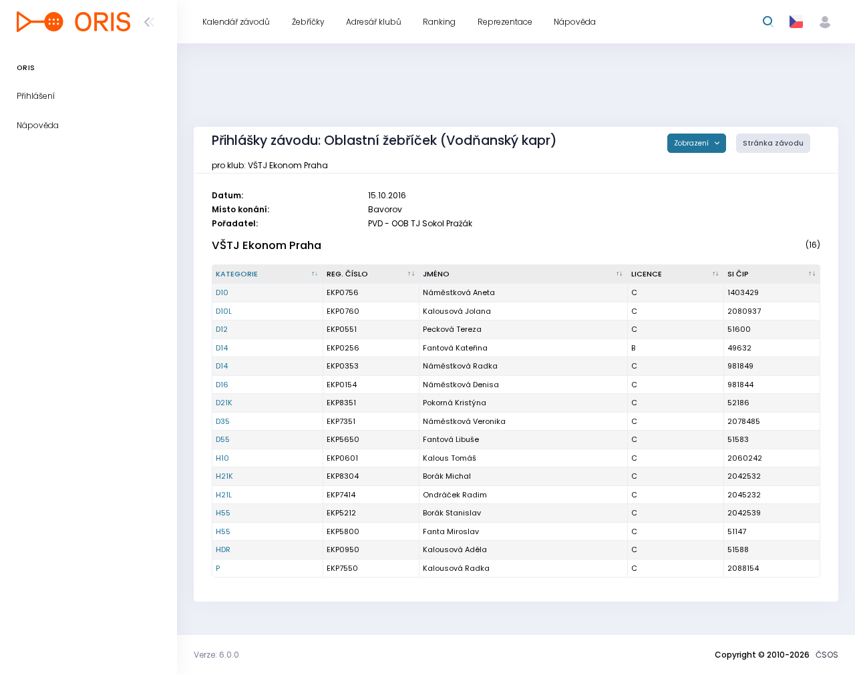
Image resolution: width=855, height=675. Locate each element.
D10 (222, 292)
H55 (223, 512)
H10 (222, 458)
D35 (223, 421)
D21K (224, 402)
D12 (222, 329)
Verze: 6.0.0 (216, 654)
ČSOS (827, 654)
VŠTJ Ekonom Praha (266, 245)
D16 (222, 384)
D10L (224, 311)
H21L (224, 494)
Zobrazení (692, 143)
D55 (223, 439)
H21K (224, 476)
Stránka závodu (773, 143)
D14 (222, 348)
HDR (223, 549)
